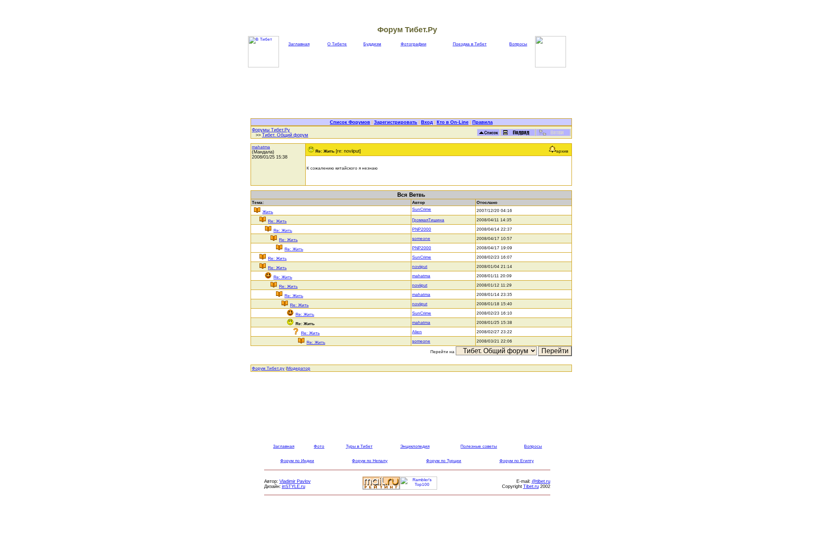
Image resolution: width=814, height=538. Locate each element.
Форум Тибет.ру (268, 368)
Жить (267, 211)
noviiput (419, 266)
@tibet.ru (541, 481)
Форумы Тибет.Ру (271, 129)
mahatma (261, 147)
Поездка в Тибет (470, 44)
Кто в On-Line (452, 122)
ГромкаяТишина (428, 219)
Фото (319, 446)
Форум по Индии (297, 460)
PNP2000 (421, 229)
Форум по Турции (443, 460)
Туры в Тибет (359, 446)
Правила (482, 122)
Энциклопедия (414, 446)
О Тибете (337, 44)
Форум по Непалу (369, 460)
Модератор (298, 368)
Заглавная (298, 44)
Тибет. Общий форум (285, 134)
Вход (427, 122)
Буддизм (372, 44)
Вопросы (518, 44)
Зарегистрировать (395, 122)
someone (421, 238)
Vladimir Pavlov (295, 481)
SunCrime (421, 209)
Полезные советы (478, 446)
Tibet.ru (531, 486)
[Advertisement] (411, 93)
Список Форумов (350, 122)
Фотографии (414, 44)
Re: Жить (277, 221)
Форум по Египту (516, 460)
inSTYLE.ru (293, 486)
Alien (417, 331)
